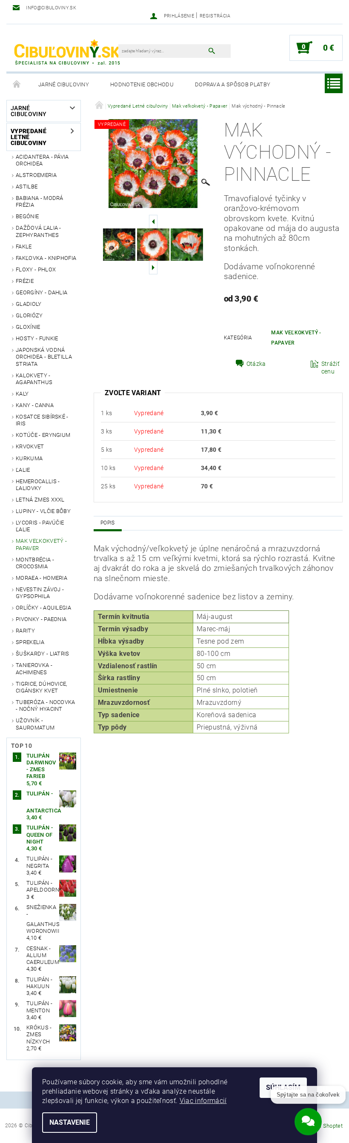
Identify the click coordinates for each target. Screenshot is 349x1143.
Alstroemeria (36, 175)
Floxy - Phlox (36, 269)
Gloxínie (28, 327)
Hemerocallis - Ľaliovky (38, 484)
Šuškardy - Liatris (42, 653)
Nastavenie (69, 1122)
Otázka (256, 363)
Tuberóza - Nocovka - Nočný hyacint (45, 705)
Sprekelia (30, 642)
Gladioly (29, 304)
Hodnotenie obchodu (142, 84)
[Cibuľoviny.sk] (67, 52)
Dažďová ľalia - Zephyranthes (38, 231)
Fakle (24, 246)
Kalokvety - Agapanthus (34, 378)
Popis (107, 523)
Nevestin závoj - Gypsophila (40, 592)
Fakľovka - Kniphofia (46, 258)
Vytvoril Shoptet (323, 1126)
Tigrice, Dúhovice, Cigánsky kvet (41, 687)
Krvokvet (30, 446)
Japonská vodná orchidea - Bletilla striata (44, 357)
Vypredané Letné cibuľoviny (28, 137)
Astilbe (26, 186)
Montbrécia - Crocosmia (35, 563)
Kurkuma (29, 458)
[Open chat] (308, 1118)
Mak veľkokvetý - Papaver (41, 544)
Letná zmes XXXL (40, 499)
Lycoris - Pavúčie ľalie (40, 526)
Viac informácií (203, 1101)
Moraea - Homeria (41, 578)
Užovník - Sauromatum (35, 723)
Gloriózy (29, 315)
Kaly (22, 394)
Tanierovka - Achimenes (34, 668)
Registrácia (215, 16)
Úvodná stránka (17, 85)
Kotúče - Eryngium (43, 435)
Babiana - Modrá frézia (39, 201)
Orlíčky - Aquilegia (43, 607)
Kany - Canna (35, 405)
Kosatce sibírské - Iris (42, 420)
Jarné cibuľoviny (63, 84)
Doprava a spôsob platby (232, 84)
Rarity (25, 630)
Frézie (25, 281)
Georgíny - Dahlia (41, 292)
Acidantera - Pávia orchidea (42, 160)
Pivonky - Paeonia (41, 619)
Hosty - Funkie (37, 338)
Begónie (27, 216)
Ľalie (23, 470)
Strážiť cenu (330, 367)
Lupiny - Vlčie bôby (43, 511)
